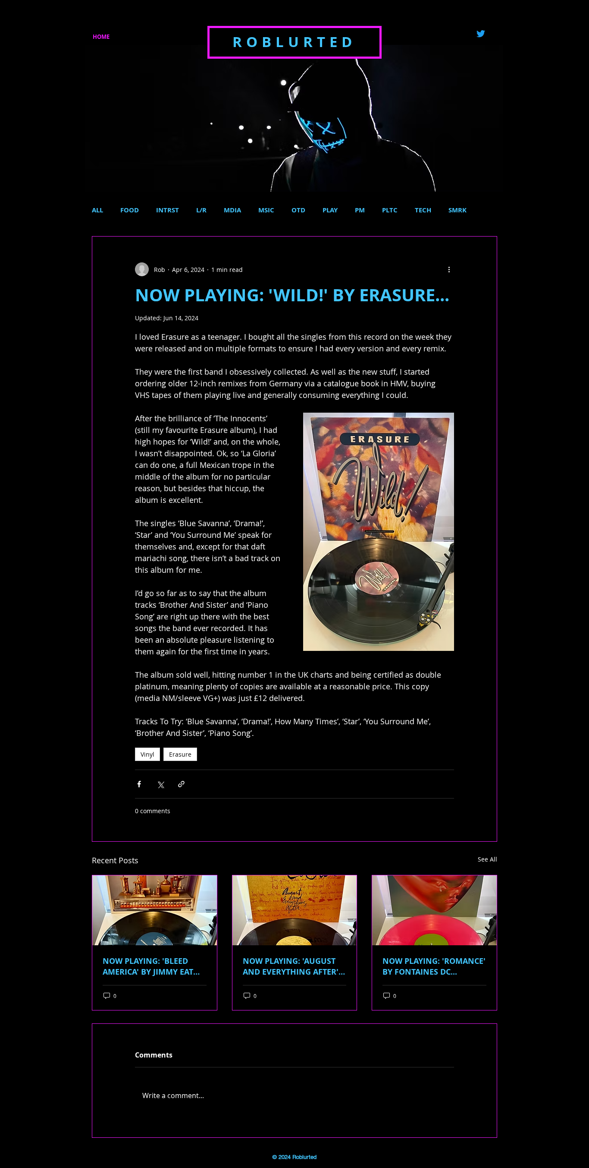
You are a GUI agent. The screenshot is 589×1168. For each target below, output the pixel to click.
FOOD (129, 210)
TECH (423, 210)
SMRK (457, 210)
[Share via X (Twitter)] (160, 784)
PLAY (330, 210)
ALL (97, 210)
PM (360, 210)
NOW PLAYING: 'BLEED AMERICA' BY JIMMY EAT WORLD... (148, 966)
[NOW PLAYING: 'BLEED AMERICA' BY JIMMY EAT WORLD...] (154, 910)
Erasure (180, 754)
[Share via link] (181, 784)
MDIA (232, 210)
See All (487, 859)
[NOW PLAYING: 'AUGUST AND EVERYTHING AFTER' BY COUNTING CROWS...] (294, 910)
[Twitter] (480, 33)
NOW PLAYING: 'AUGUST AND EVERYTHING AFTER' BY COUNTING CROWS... (290, 966)
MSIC (266, 210)
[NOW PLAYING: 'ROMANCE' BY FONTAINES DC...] (434, 910)
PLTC (390, 210)
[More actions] (449, 269)
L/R (201, 210)
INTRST (167, 210)
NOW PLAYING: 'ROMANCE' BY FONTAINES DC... (434, 966)
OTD (298, 210)
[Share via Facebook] (139, 784)
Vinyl (147, 754)
